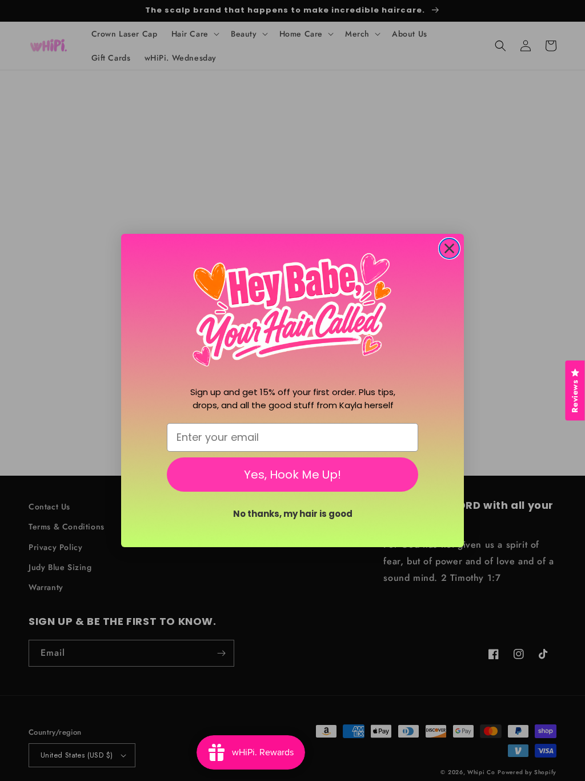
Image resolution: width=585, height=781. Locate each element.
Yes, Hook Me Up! (292, 475)
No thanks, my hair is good (292, 514)
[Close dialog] (449, 248)
